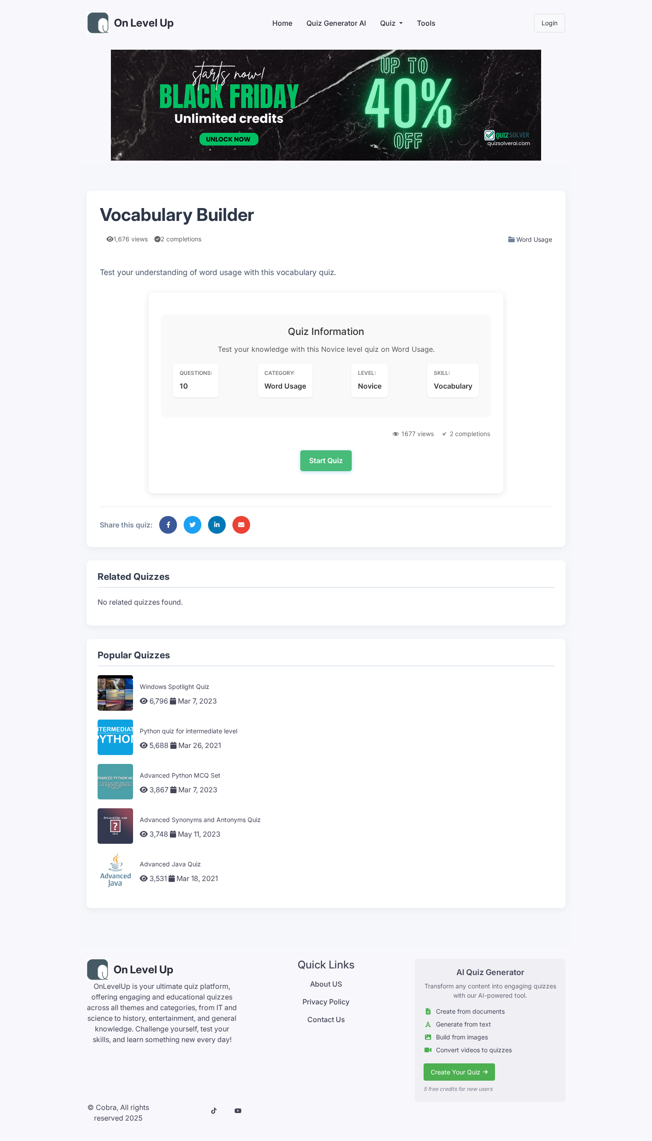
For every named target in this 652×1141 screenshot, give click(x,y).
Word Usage (534, 239)
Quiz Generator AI (336, 23)
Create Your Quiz (455, 1072)
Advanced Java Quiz (170, 864)
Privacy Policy (326, 1001)
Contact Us (326, 1019)
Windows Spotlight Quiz (174, 686)
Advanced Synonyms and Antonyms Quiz (200, 819)
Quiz (388, 23)
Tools (426, 23)
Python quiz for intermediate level (188, 731)
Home (282, 23)
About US (326, 984)
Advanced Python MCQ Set (180, 775)
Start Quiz (326, 460)
